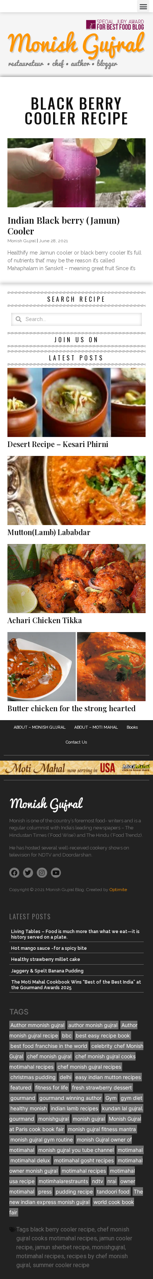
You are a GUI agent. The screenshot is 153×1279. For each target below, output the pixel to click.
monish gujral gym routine (41, 1139)
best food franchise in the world (48, 1046)
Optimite (118, 889)
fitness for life (51, 1087)
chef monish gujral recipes (89, 1066)
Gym (111, 1098)
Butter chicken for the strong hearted (71, 708)
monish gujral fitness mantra (102, 1129)
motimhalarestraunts (63, 1181)
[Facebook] (14, 873)
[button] (143, 6)
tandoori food (113, 1191)
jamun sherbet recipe (62, 1247)
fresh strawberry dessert (102, 1087)
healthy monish (28, 1108)
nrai (111, 1181)
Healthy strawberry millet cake (45, 959)
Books (132, 727)
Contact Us (76, 742)
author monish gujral (92, 1025)
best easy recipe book (103, 1035)
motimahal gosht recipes (84, 1160)
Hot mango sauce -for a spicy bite (49, 948)
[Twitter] (28, 873)
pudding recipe (74, 1191)
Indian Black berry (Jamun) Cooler (63, 225)
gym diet (131, 1098)
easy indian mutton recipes (108, 1077)
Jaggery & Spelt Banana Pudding (47, 971)
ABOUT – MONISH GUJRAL (40, 727)
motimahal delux (30, 1160)
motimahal (130, 1150)
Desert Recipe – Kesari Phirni (57, 444)
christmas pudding (33, 1077)
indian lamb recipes (74, 1108)
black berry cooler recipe (62, 1229)
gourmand (22, 1098)
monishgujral (53, 1119)
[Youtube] (56, 873)
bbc (67, 1035)
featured (20, 1087)
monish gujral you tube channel (76, 1150)
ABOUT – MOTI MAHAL (96, 727)
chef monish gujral (49, 1056)
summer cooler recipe (61, 1265)
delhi (65, 1077)
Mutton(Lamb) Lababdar (49, 532)
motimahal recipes (84, 1171)
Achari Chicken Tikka (44, 620)
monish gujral (89, 1119)
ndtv (97, 1181)
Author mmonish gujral (37, 1025)
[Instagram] (42, 873)
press (45, 1191)
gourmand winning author (70, 1098)
